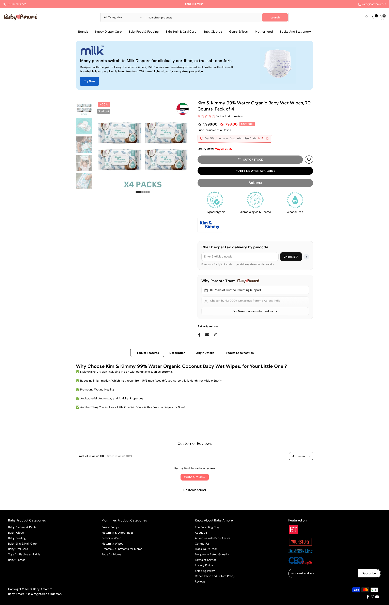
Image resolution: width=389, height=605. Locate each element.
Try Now (89, 81)
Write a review (194, 477)
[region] (255, 297)
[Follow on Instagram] (372, 596)
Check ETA (291, 257)
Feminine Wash (111, 538)
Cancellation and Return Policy (215, 576)
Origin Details (205, 353)
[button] (206, 116)
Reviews (200, 581)
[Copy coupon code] (267, 138)
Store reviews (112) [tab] (119, 456)
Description (177, 353)
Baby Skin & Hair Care (22, 543)
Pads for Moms (111, 554)
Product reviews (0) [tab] (91, 456)
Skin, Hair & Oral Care (181, 32)
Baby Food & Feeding (144, 32)
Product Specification (239, 353)
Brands (83, 32)
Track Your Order (206, 549)
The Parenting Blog (207, 527)
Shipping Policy (205, 571)
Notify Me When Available (255, 171)
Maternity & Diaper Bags (118, 532)
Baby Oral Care (18, 549)
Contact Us (202, 543)
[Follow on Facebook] (368, 596)
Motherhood (264, 32)
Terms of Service (206, 560)
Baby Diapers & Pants (22, 527)
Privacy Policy (204, 565)
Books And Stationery (295, 32)
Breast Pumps (111, 527)
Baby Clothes (212, 32)
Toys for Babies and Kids (24, 554)
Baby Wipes (16, 532)
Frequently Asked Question (212, 554)
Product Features (147, 353)
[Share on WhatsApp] (216, 335)
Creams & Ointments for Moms (122, 549)
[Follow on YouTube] (377, 596)
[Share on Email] (207, 335)
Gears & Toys (238, 32)
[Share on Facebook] (199, 335)
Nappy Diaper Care (108, 32)
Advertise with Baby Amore (212, 538)
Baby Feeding (17, 538)
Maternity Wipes (112, 543)
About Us (201, 532)
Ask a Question (208, 326)
